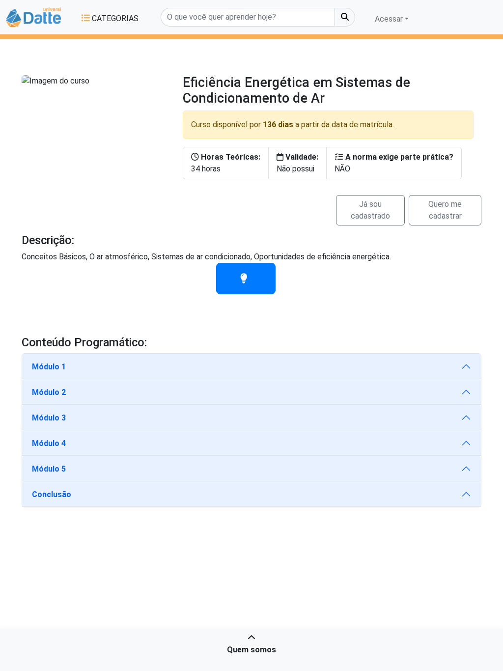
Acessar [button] (389, 19)
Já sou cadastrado (370, 210)
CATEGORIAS (114, 18)
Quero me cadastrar (445, 210)
